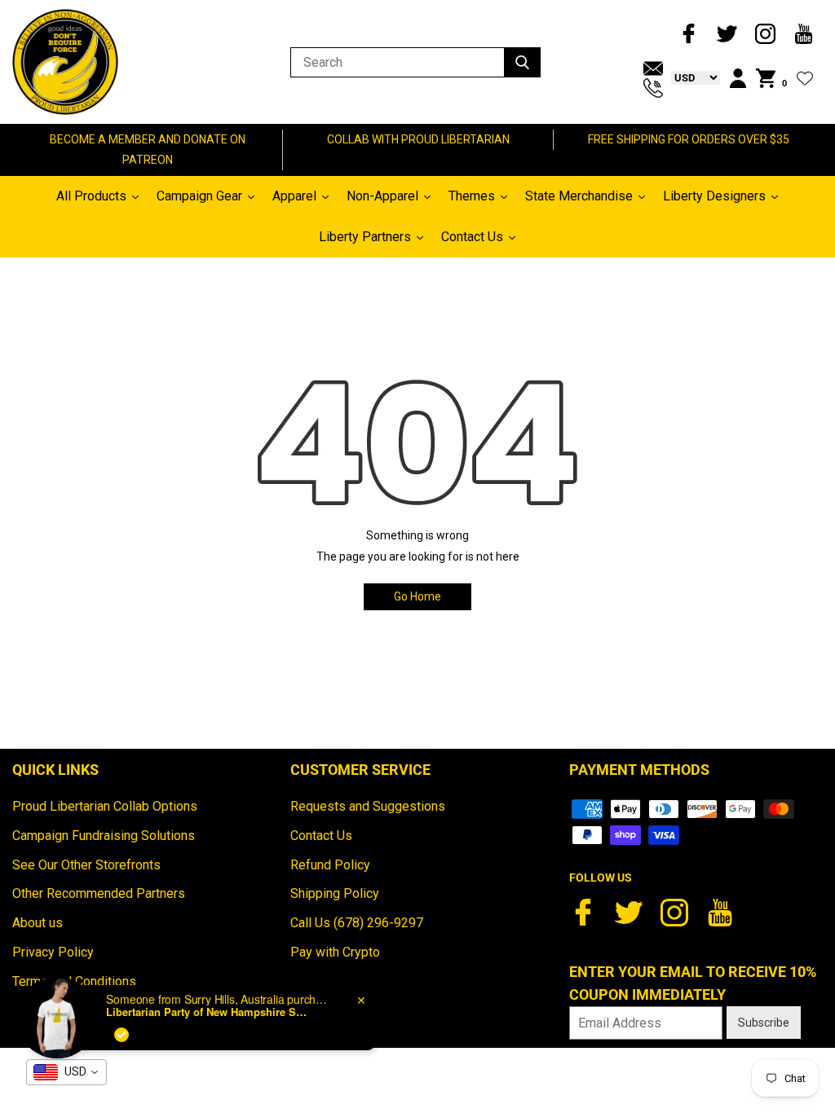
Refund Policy (330, 865)
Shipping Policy (334, 893)
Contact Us (321, 835)
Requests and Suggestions (367, 806)
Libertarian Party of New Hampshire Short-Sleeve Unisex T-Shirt (208, 1011)
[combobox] (66, 1072)
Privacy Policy (53, 952)
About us (37, 922)
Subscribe (763, 1022)
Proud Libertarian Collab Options (104, 806)
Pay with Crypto (335, 952)
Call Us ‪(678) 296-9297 (356, 922)
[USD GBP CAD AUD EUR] (691, 77)
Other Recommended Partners (98, 893)
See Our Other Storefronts (86, 865)
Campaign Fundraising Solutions (103, 835)
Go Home (417, 596)
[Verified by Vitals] (121, 1034)
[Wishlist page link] (805, 78)
